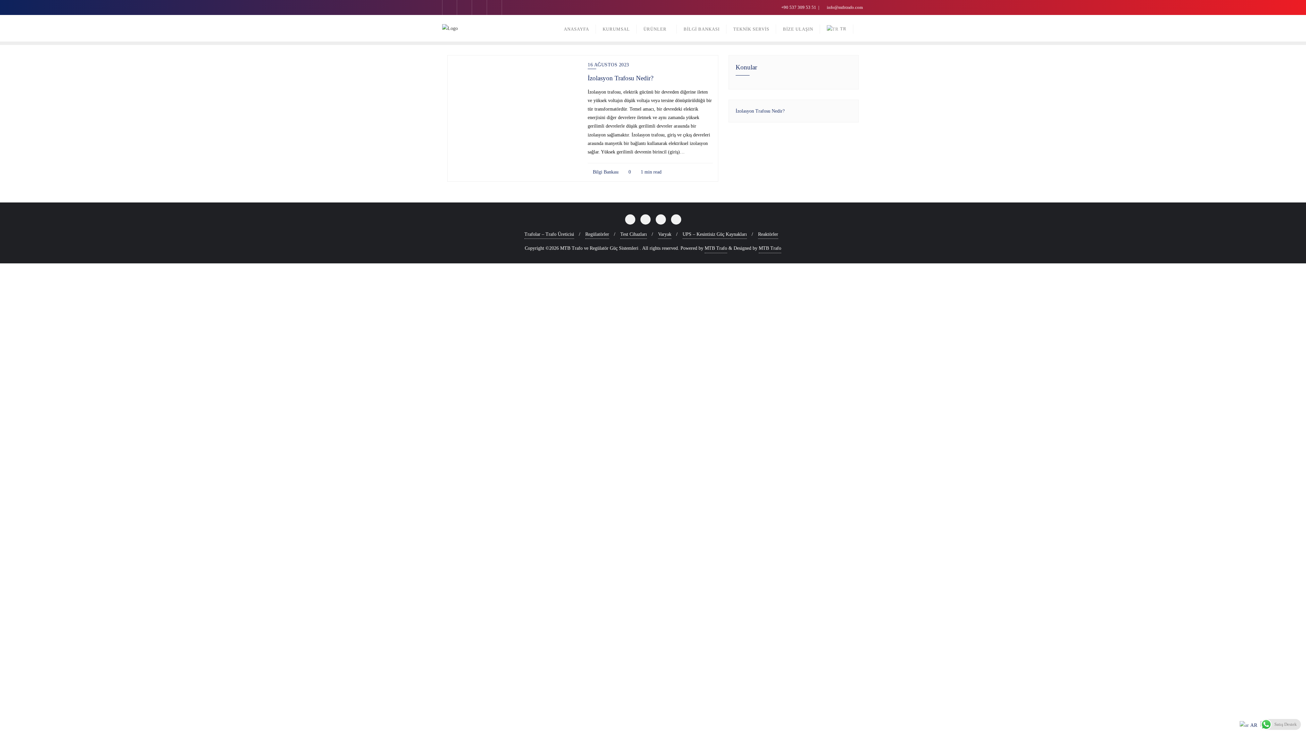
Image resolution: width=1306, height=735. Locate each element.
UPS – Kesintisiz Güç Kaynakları (715, 234)
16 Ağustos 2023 (608, 64)
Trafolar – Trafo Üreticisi (549, 234)
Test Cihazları (633, 234)
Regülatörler (597, 234)
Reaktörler (768, 234)
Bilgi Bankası (605, 172)
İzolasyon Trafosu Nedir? (620, 78)
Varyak (664, 234)
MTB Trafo (716, 248)
